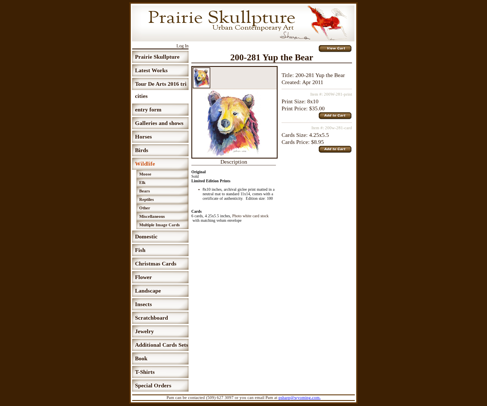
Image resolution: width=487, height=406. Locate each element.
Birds (141, 150)
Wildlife (145, 164)
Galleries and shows (159, 123)
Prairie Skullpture (157, 57)
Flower (143, 277)
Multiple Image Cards (159, 225)
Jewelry (144, 331)
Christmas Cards (155, 263)
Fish (140, 250)
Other (144, 208)
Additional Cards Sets (161, 345)
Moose (145, 174)
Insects (143, 304)
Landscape (148, 291)
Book (141, 358)
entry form (148, 109)
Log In (182, 45)
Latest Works (151, 70)
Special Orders (153, 385)
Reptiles (146, 199)
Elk (142, 182)
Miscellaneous (152, 216)
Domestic (146, 236)
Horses (143, 136)
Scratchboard (151, 318)
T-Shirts (145, 372)
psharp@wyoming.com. (299, 397)
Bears (144, 191)
